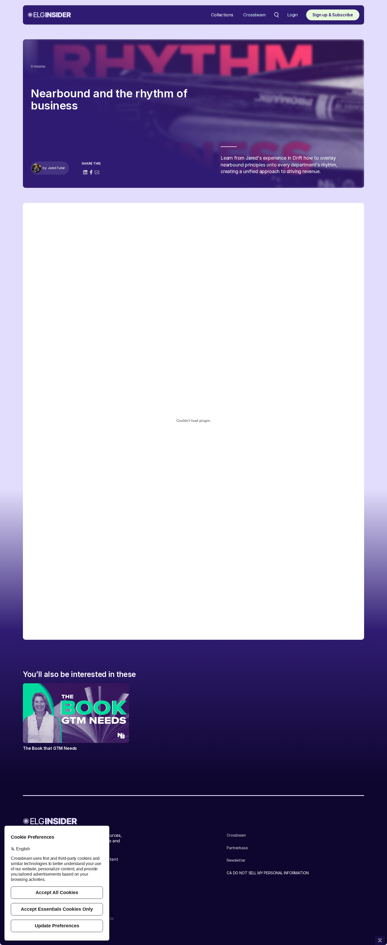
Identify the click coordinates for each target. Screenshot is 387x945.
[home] (49, 14)
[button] (222, 15)
